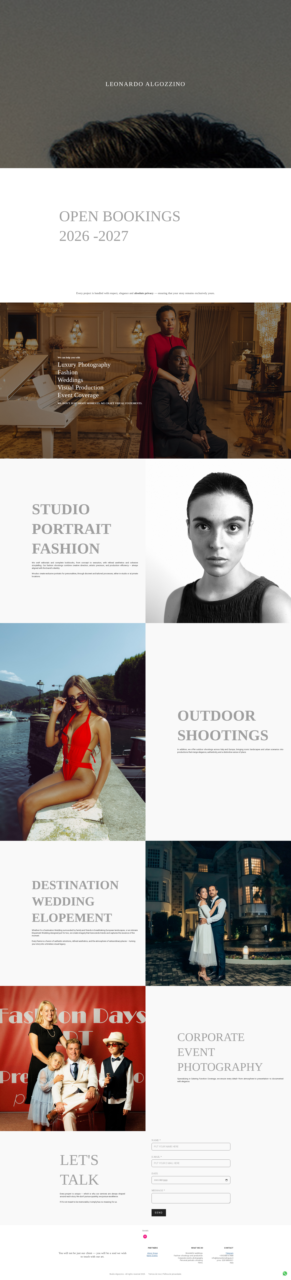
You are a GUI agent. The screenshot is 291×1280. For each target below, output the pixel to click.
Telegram (229, 1253)
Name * (156, 1140)
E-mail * (157, 1157)
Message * (158, 1190)
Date (155, 1173)
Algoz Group (152, 1253)
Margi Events (152, 1256)
